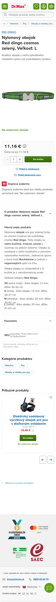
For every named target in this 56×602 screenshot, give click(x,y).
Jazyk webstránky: (11, 586)
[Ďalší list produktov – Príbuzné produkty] (50, 460)
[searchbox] (28, 15)
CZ (23, 593)
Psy (23, 365)
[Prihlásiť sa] (44, 6)
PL (27, 593)
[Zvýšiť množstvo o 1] (20, 159)
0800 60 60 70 (41, 579)
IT (35, 593)
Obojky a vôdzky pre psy (17, 372)
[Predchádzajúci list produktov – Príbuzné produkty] (42, 460)
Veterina (9, 365)
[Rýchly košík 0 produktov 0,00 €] (51, 6)
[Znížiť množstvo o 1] (7, 159)
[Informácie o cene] (24, 146)
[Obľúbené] (36, 6)
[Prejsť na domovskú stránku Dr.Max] (18, 6)
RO (31, 593)
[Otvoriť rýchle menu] (5, 6)
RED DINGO (9, 32)
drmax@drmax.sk (15, 579)
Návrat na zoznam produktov (19, 483)
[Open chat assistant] (49, 588)
